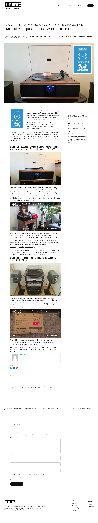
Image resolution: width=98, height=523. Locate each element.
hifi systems (33, 387)
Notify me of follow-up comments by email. (20, 477)
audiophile (13, 387)
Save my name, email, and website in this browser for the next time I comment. (28, 474)
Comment (12, 437)
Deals (35, 36)
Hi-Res (22, 387)
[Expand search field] (90, 5)
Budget (31, 36)
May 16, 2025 (71, 133)
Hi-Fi (57, 36)
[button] (49, 73)
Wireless (24, 37)
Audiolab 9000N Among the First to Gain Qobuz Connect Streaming (78, 122)
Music (67, 36)
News (71, 36)
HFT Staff (6, 40)
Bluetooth (25, 36)
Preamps (83, 36)
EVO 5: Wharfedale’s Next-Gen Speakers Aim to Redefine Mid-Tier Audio (76, 130)
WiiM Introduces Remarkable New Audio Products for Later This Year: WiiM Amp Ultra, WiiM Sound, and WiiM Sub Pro (77, 138)
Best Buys (18, 36)
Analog (13, 36)
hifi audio (27, 387)
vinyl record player (14, 390)
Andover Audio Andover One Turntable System (32, 188)
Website (12, 468)
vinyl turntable (23, 390)
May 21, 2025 (71, 125)
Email (11, 461)
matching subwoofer (26, 247)
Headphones (51, 36)
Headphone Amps (42, 36)
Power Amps (77, 36)
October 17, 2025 (71, 118)
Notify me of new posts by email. (18, 480)
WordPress (91, 519)
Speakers (89, 36)
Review (50, 387)
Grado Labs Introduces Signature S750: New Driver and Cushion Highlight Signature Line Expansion (78, 115)
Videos (19, 37)
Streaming (14, 37)
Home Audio (62, 36)
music (46, 387)
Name (11, 455)
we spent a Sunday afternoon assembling (39, 299)
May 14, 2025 (71, 142)
